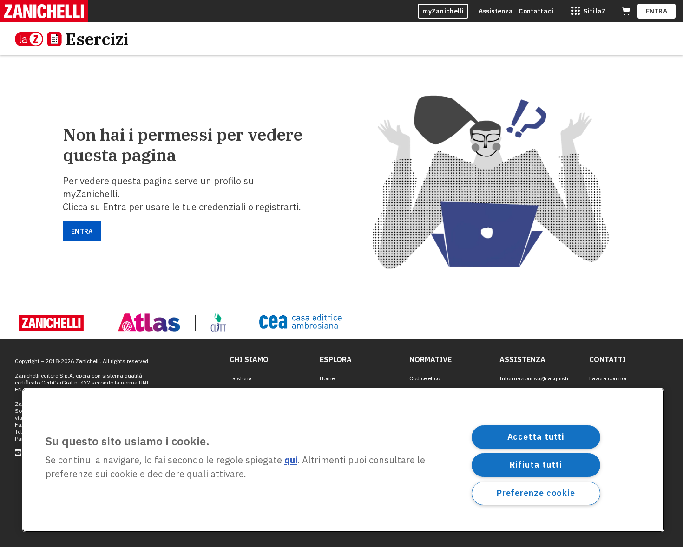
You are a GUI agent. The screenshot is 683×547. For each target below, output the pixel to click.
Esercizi (97, 39)
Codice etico (424, 378)
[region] (343, 460)
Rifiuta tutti (536, 464)
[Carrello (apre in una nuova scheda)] (626, 11)
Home (327, 378)
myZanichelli (443, 11)
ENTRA (657, 11)
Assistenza (496, 11)
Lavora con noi (607, 378)
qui (290, 460)
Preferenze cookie (536, 493)
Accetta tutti (536, 436)
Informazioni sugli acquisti (533, 378)
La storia (241, 378)
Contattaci (536, 11)
